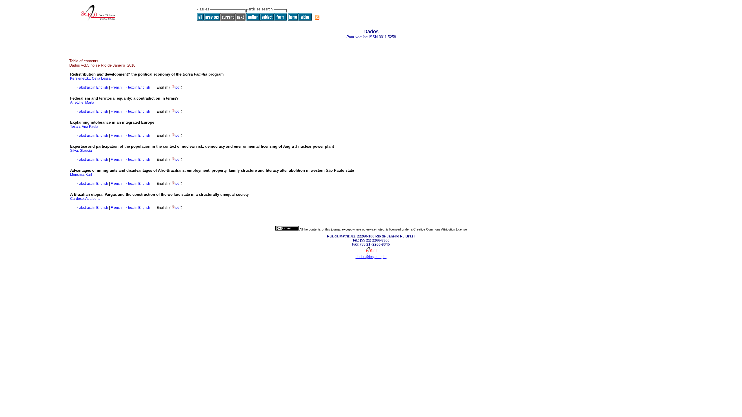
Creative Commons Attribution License (440, 229)
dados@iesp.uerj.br (371, 257)
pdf (178, 87)
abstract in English (93, 87)
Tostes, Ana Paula (84, 127)
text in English (139, 87)
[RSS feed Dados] (317, 17)
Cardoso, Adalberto (85, 199)
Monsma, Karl (81, 175)
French (116, 87)
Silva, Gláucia (81, 151)
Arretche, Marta (82, 102)
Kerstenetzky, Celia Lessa (90, 78)
